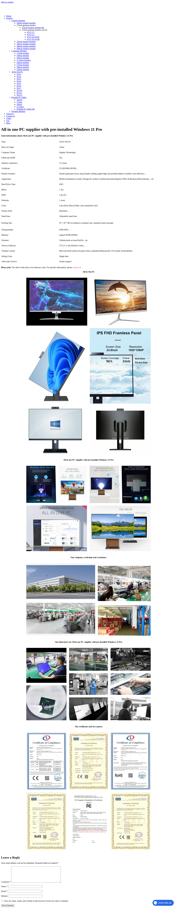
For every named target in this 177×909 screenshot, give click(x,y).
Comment (6, 882)
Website (4, 896)
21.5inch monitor (24, 60)
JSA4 (19, 81)
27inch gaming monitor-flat (33, 28)
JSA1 (19, 74)
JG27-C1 (30, 32)
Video (8, 118)
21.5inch (20, 107)
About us (10, 114)
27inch (19, 102)
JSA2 (19, 76)
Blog (8, 123)
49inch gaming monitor (26, 48)
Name (4, 886)
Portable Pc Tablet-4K (26, 109)
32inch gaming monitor (26, 41)
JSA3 (19, 79)
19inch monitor (23, 55)
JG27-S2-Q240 (33, 39)
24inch (19, 104)
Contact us (10, 116)
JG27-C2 (30, 34)
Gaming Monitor (18, 21)
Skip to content (7, 2)
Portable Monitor (18, 111)
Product (9, 18)
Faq (7, 121)
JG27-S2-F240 (33, 37)
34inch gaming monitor (26, 44)
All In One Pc (17, 72)
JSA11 (19, 93)
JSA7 (19, 88)
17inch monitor (23, 53)
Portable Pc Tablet (18, 97)
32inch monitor (23, 69)
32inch (19, 100)
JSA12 (19, 95)
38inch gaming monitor (26, 46)
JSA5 (19, 83)
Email (4, 891)
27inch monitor (23, 65)
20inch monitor (23, 58)
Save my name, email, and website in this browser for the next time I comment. (36, 901)
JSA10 (19, 90)
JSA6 (19, 86)
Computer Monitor (19, 51)
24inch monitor (23, 62)
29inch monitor (23, 67)
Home (8, 16)
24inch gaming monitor (26, 23)
